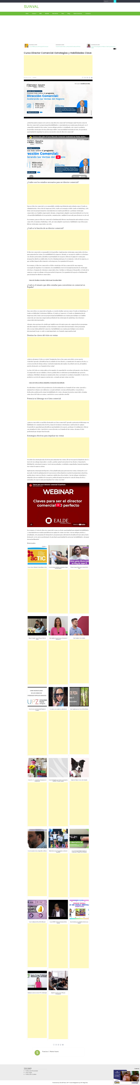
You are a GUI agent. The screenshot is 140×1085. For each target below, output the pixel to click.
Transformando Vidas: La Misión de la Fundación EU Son (68, 46)
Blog (69, 13)
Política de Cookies (31, 1074)
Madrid (47, 13)
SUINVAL (31, 6)
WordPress (63, 1082)
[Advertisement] (70, 27)
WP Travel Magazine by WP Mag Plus (77, 1082)
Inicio (27, 13)
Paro (63, 13)
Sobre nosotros (78, 13)
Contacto (88, 13)
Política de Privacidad (32, 1071)
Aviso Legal (29, 1072)
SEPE (40, 13)
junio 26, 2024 (28, 77)
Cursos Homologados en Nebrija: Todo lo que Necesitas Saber (103, 47)
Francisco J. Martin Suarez (50, 1051)
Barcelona (55, 13)
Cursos (34, 13)
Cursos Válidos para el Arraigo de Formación (38, 46)
